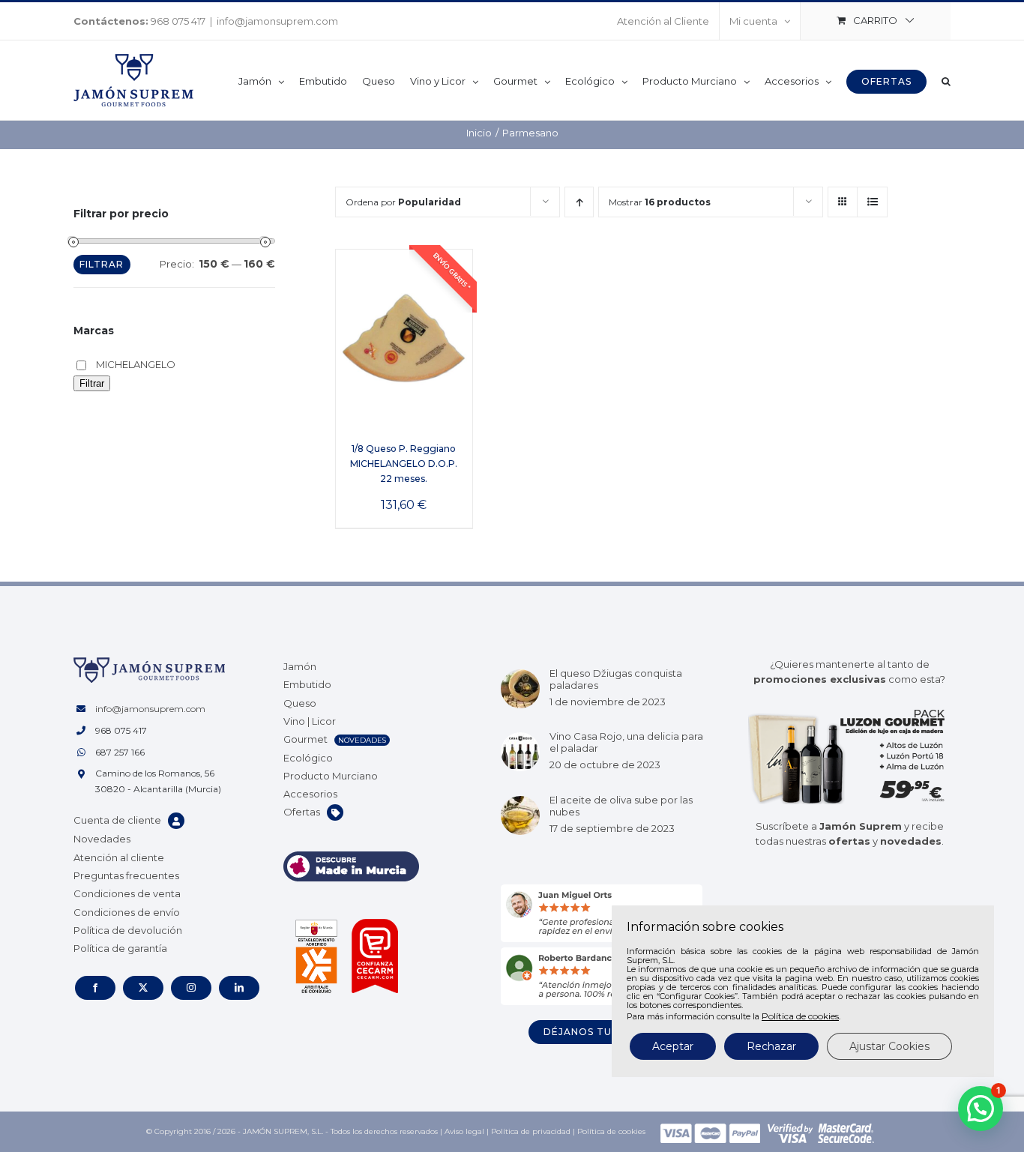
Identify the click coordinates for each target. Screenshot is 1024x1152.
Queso (299, 703)
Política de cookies (611, 1131)
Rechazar (771, 1046)
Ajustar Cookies (889, 1046)
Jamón (299, 666)
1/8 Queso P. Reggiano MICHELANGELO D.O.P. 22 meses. (403, 463)
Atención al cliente (118, 857)
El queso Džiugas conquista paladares (615, 679)
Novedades (101, 839)
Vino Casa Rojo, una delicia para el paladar (626, 742)
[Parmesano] (404, 338)
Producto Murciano (330, 776)
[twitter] (143, 988)
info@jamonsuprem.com (277, 21)
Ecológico (308, 758)
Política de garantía (120, 948)
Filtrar (101, 264)
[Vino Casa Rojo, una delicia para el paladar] (520, 751)
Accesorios (310, 794)
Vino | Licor (309, 721)
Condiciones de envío (126, 912)
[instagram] (191, 988)
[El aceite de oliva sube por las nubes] (520, 815)
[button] (946, 80)
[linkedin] (239, 988)
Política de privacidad (530, 1131)
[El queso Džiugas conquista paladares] (520, 688)
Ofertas (301, 812)
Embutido (307, 684)
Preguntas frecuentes (126, 875)
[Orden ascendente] (579, 202)
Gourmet (305, 739)
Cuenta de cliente (117, 820)
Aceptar (672, 1046)
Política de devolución (127, 930)
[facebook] (95, 988)
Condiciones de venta (127, 893)
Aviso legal (464, 1131)
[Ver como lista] (872, 202)
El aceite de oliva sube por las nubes (621, 806)
